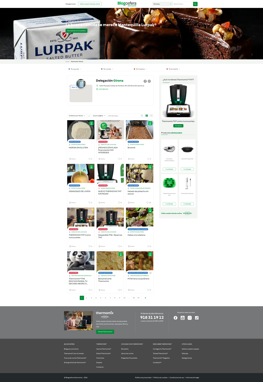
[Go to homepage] (127, 4)
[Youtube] (182, 317)
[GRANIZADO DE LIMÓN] (80, 176)
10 (124, 298)
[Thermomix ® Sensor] (187, 183)
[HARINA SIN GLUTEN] (80, 132)
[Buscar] (195, 4)
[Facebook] (175, 317)
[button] (162, 4)
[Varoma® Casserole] (187, 148)
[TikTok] (196, 317)
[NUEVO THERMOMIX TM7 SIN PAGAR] (110, 176)
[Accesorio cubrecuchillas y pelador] (169, 148)
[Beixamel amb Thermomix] (110, 263)
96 (134, 298)
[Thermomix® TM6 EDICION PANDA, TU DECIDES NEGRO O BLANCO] (80, 263)
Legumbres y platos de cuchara (137, 273)
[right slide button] (73, 46)
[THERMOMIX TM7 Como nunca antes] (80, 219)
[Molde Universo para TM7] (169, 183)
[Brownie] (139, 132)
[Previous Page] (75, 298)
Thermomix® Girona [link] (77, 61)
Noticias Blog (103, 142)
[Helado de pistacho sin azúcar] (139, 176)
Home (67, 61)
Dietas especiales (75, 142)
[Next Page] (145, 298)
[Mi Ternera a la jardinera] (139, 263)
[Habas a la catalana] (139, 219)
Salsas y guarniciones (105, 273)
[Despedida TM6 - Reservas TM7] (110, 219)
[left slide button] (68, 46)
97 (139, 298)
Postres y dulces (133, 142)
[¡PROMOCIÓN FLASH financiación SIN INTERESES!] (110, 132)
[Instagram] (189, 317)
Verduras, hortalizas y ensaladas (137, 229)
